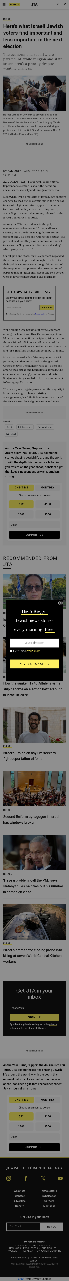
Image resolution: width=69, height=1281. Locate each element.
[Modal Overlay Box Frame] (34, 640)
